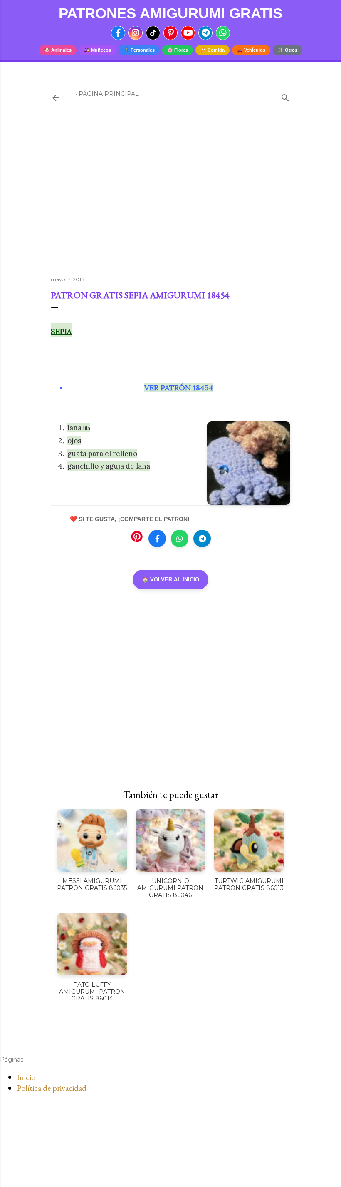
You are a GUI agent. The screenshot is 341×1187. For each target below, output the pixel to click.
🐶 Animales (58, 49)
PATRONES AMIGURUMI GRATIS (170, 13)
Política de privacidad (51, 1087)
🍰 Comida (212, 49)
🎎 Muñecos (97, 49)
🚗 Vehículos (251, 49)
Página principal (109, 93)
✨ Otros (287, 49)
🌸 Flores (177, 49)
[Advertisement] (170, 197)
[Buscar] (285, 96)
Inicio (26, 1077)
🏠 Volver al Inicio (170, 579)
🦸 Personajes (139, 49)
